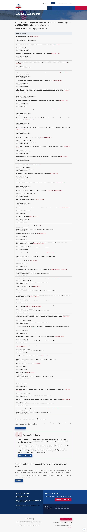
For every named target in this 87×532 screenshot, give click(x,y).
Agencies (55, 8)
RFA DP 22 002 (26, 255)
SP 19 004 (25, 357)
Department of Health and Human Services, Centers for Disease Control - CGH (34, 247)
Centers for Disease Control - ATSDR (26, 212)
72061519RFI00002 (26, 349)
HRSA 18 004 (25, 402)
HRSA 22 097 (25, 263)
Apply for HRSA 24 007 (43, 225)
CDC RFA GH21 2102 (27, 280)
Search (53, 3)
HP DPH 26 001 (26, 39)
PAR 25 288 (25, 66)
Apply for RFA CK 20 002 (59, 336)
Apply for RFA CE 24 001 (41, 233)
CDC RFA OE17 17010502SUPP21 (29, 272)
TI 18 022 (25, 366)
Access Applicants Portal (25, 455)
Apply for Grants (20, 428)
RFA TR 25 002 (26, 56)
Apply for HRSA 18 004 (66, 399)
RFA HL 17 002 (26, 83)
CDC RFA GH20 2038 (27, 320)
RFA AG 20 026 (26, 330)
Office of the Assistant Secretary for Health (27, 40)
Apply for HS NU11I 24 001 (34, 216)
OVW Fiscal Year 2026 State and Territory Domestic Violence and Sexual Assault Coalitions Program (28, 501)
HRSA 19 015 (25, 375)
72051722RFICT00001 (27, 140)
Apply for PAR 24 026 (56, 109)
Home (49, 8)
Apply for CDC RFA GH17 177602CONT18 (54, 190)
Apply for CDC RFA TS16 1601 (64, 207)
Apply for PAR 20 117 (64, 156)
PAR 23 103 (25, 122)
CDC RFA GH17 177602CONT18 (29, 193)
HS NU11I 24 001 (26, 219)
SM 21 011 (25, 289)
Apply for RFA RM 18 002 (60, 182)
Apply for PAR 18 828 (54, 173)
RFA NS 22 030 (26, 132)
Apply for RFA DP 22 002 (50, 252)
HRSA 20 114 (25, 299)
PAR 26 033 (25, 47)
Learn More (18, 480)
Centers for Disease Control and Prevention (27, 96)
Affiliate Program (61, 3)
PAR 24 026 (25, 112)
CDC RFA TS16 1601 (27, 210)
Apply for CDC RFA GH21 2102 (53, 277)
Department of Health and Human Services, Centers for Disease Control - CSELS (34, 273)
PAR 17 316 (25, 202)
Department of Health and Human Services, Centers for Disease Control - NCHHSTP (35, 395)
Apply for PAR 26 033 (56, 44)
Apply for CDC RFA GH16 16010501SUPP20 (34, 306)
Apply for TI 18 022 (37, 363)
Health (27, 16)
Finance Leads (69, 3)
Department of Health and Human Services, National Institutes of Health (33, 332)
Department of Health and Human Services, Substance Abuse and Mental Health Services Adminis (37, 290)
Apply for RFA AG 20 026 (34, 327)
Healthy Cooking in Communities (22, 496)
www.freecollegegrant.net (67, 522)
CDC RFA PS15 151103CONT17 (29, 410)
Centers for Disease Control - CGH (25, 194)
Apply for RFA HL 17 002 (56, 80)
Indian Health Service (23, 220)
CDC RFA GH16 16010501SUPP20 (29, 309)
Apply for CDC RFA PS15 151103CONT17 (54, 408)
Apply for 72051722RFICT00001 (46, 137)
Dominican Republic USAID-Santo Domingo (27, 142)
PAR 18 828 (25, 176)
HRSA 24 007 (25, 227)
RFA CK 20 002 (25, 339)
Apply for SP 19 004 (44, 355)
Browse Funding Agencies (21, 510)
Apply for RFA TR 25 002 (55, 53)
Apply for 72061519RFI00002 (21, 346)
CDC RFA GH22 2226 (27, 246)
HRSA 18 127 (25, 383)
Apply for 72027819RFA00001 (35, 164)
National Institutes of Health (24, 49)
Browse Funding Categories (31, 510)
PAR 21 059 (25, 150)
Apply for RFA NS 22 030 (20, 129)
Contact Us (68, 8)
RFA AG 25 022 (26, 103)
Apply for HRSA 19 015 (31, 372)
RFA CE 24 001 (25, 236)
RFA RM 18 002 (26, 184)
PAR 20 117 (25, 159)
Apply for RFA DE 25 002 (63, 72)
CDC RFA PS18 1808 (27, 393)
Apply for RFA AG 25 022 (63, 100)
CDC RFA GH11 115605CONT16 (29, 94)
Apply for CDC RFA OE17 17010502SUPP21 (59, 269)
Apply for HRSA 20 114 (34, 296)
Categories (61, 8)
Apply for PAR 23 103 (30, 119)
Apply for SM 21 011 (36, 286)
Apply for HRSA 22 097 (33, 260)
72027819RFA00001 (27, 167)
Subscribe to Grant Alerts (63, 499)
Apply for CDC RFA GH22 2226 (38, 243)
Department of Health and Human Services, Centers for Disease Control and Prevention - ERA (37, 237)
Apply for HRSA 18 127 (58, 380)
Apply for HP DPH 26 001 (34, 36)
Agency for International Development (26, 169)
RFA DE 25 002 (26, 74)
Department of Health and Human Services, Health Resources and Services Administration (36, 229)
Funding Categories (22, 16)
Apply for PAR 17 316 (40, 199)
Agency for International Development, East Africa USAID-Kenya (31, 350)
